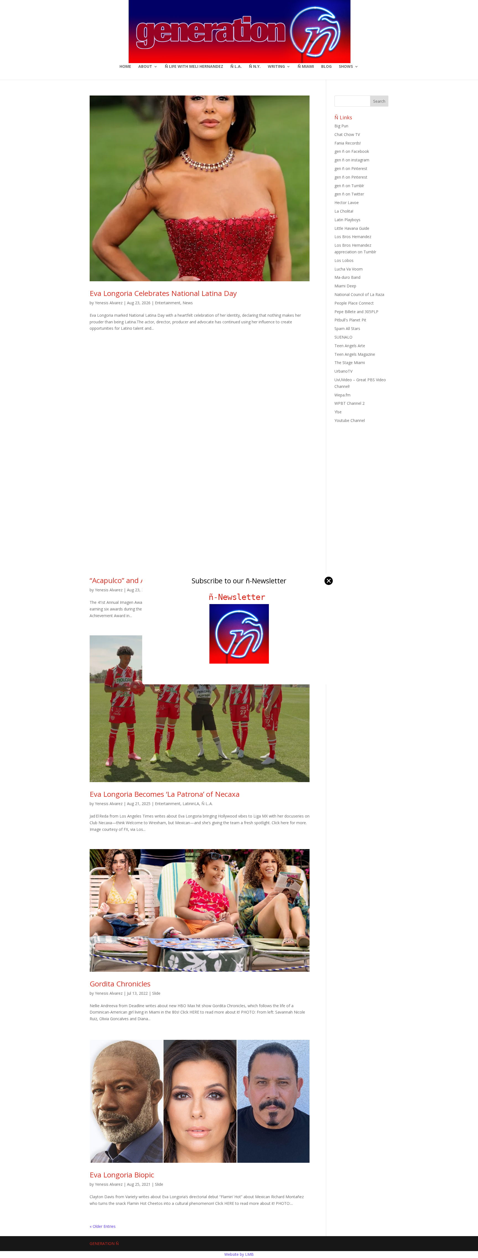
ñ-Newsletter (239, 597)
